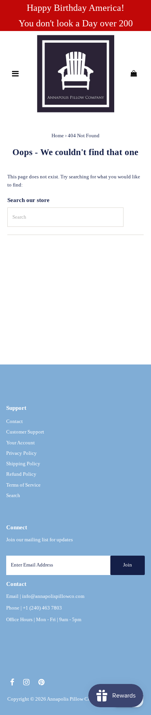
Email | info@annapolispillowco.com (45, 596)
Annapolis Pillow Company (76, 699)
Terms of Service (23, 485)
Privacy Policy (21, 453)
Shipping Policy (23, 463)
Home (57, 135)
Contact (14, 421)
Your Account (20, 443)
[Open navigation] (15, 73)
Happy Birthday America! (75, 8)
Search (13, 495)
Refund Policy (21, 474)
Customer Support (25, 432)
